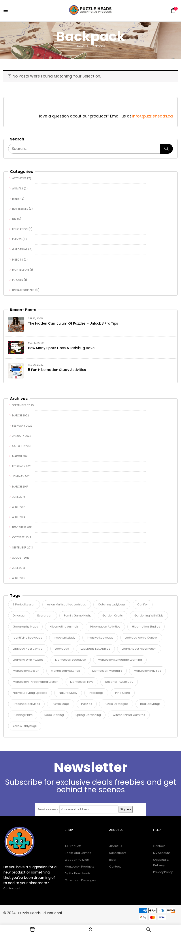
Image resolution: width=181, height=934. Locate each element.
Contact (115, 866)
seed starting (54, 715)
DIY (14, 219)
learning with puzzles (28, 660)
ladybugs (62, 649)
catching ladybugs (112, 604)
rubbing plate (23, 715)
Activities (19, 178)
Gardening (19, 249)
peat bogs (96, 693)
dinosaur (19, 615)
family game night (77, 615)
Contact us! (11, 888)
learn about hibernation (139, 649)
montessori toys (81, 682)
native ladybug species (30, 693)
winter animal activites (129, 715)
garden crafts (112, 615)
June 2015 (18, 497)
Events (17, 239)
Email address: (48, 809)
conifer (142, 604)
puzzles (86, 704)
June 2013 (18, 568)
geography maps (25, 626)
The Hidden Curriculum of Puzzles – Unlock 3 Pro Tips (73, 323)
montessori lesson (26, 671)
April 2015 (18, 507)
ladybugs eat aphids (95, 649)
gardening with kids (148, 615)
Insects (17, 259)
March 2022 (20, 415)
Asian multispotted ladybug (66, 604)
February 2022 (22, 425)
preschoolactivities (26, 704)
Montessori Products (79, 866)
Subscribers (117, 853)
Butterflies (20, 209)
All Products (73, 846)
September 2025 (23, 405)
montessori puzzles (147, 671)
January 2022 (21, 436)
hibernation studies (146, 626)
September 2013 (22, 547)
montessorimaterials (66, 671)
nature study (68, 693)
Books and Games (78, 853)
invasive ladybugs (100, 637)
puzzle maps (61, 704)
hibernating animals (64, 626)
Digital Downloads (77, 873)
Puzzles (17, 280)
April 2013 (18, 578)
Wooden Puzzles (77, 860)
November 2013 (22, 527)
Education (20, 229)
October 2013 (21, 537)
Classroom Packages (80, 880)
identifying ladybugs (27, 637)
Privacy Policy (163, 872)
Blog (112, 860)
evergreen (44, 615)
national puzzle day (119, 682)
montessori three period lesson (35, 682)
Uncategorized (23, 290)
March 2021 (20, 456)
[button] (173, 10)
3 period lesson (24, 604)
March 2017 (20, 486)
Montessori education (70, 660)
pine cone (122, 693)
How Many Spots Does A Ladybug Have (61, 348)
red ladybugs (150, 704)
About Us (115, 846)
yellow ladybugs (25, 726)
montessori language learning (120, 660)
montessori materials (107, 671)
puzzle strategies (116, 704)
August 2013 (20, 558)
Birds (16, 198)
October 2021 (21, 446)
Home (80, 46)
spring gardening (88, 715)
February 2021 (22, 466)
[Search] (166, 149)
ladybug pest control (28, 649)
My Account (161, 853)
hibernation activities (105, 626)
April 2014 (18, 517)
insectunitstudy (64, 637)
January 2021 (21, 476)
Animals (17, 188)
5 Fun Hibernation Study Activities (57, 369)
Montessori (20, 270)
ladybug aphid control (141, 637)
